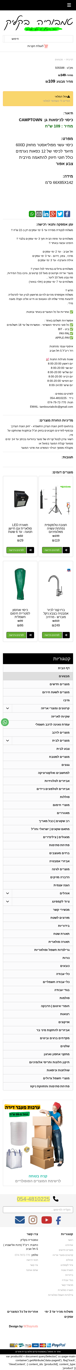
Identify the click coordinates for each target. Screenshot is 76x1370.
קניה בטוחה (38, 1176)
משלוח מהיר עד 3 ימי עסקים (59, 1314)
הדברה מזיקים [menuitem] (60, 877)
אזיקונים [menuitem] (64, 1022)
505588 (60, 67)
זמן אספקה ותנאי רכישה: (54, 224)
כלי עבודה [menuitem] (63, 974)
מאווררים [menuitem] (63, 813)
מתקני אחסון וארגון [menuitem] (57, 1054)
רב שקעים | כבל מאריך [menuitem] (54, 821)
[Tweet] (60, 213)
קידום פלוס (32, 1351)
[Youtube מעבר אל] (46, 1222)
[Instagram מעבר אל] (33, 1222)
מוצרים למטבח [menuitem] (59, 756)
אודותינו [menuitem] (69, 1245)
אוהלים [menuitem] (65, 893)
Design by (23, 1326)
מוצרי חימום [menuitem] (61, 805)
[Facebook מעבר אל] (58, 1222)
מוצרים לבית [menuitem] (61, 740)
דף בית (69, 59)
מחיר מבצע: (64, 81)
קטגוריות (61, 658)
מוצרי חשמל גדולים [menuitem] (56, 1078)
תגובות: (67, 457)
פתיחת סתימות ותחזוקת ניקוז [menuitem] (50, 1086)
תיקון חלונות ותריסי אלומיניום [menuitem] (49, 1062)
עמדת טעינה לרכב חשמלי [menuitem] (52, 724)
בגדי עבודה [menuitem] (62, 990)
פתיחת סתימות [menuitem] (59, 845)
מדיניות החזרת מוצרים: (56, 420)
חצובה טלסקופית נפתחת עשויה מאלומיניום (56, 528)
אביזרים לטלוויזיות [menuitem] (57, 780)
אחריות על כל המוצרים (22, 1311)
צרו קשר (32, 1234)
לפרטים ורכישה (52, 550)
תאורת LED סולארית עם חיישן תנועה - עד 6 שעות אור (20, 530)
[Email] (39, 213)
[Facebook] (67, 213)
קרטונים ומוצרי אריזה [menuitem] (55, 708)
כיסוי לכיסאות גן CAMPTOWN (46, 120)
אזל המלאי (61, 96)
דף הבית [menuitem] (64, 668)
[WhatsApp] (32, 213)
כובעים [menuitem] (65, 965)
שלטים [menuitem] (65, 1046)
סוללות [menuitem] (65, 797)
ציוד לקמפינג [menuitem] (61, 901)
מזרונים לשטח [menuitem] (60, 917)
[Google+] (53, 213)
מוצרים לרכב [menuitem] (61, 732)
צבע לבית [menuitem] (63, 748)
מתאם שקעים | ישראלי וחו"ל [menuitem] (50, 829)
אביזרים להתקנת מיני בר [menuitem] (53, 1030)
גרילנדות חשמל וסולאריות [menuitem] (52, 949)
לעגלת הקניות (35, 46)
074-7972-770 (22, 1255)
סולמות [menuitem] (65, 998)
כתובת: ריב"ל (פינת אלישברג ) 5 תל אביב (20, 1246)
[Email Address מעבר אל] (20, 1222)
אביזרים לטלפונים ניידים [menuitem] (53, 789)
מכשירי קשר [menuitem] (61, 909)
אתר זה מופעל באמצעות (38, 1351)
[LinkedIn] (46, 213)
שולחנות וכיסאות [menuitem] (58, 1070)
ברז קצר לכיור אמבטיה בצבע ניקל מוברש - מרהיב (55, 613)
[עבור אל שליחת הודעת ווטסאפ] (5, 722)
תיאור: (68, 113)
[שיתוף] (66, 550)
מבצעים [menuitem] (64, 676)
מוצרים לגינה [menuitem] (61, 869)
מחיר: (65, 75)
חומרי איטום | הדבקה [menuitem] (55, 1006)
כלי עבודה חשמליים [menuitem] (56, 982)
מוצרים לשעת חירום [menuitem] (56, 692)
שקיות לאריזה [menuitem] (60, 716)
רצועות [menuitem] (65, 1014)
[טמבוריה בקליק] (38, 23)
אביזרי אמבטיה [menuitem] (59, 861)
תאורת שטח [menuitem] (61, 933)
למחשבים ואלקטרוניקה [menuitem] (54, 772)
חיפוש (15, 38)
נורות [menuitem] (66, 957)
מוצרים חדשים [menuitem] (60, 684)
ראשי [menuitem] (70, 1240)
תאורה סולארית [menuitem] (59, 941)
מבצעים (59, 59)
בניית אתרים (21, 1351)
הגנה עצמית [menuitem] (62, 885)
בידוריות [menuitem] (64, 925)
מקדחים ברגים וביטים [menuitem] (55, 1038)
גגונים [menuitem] (66, 764)
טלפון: (34, 1254)
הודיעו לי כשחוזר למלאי (56, 100)
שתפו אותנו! (32, 1270)
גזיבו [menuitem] (66, 700)
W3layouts (30, 1326)
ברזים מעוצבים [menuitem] (59, 853)
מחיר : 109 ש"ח (58, 126)
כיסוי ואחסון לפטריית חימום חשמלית (20, 613)
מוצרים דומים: (62, 472)
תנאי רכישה (32, 1260)
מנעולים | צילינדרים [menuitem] (56, 837)
